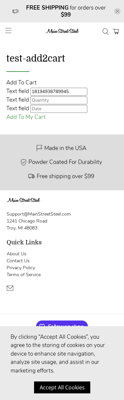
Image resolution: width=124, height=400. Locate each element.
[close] (117, 11)
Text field (17, 91)
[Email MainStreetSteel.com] (10, 290)
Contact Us (18, 261)
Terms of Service (24, 275)
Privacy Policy (21, 268)
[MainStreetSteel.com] (62, 31)
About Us (16, 254)
